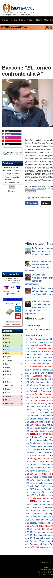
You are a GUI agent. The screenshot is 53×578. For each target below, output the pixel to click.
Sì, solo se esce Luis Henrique (12, 178)
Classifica (7, 331)
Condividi (32, 203)
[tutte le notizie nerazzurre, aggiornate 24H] (18, 8)
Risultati (12, 191)
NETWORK (44, 563)
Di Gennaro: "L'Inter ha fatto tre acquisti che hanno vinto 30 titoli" (42, 251)
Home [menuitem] (5, 20)
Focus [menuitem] (30, 20)
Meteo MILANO (12, 299)
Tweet (47, 203)
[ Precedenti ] (12, 294)
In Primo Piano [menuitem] (18, 20)
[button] (12, 187)
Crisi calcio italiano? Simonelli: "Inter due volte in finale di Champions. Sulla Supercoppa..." (38, 307)
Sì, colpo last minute (12, 174)
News (34, 186)
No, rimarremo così (12, 183)
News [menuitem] (39, 20)
